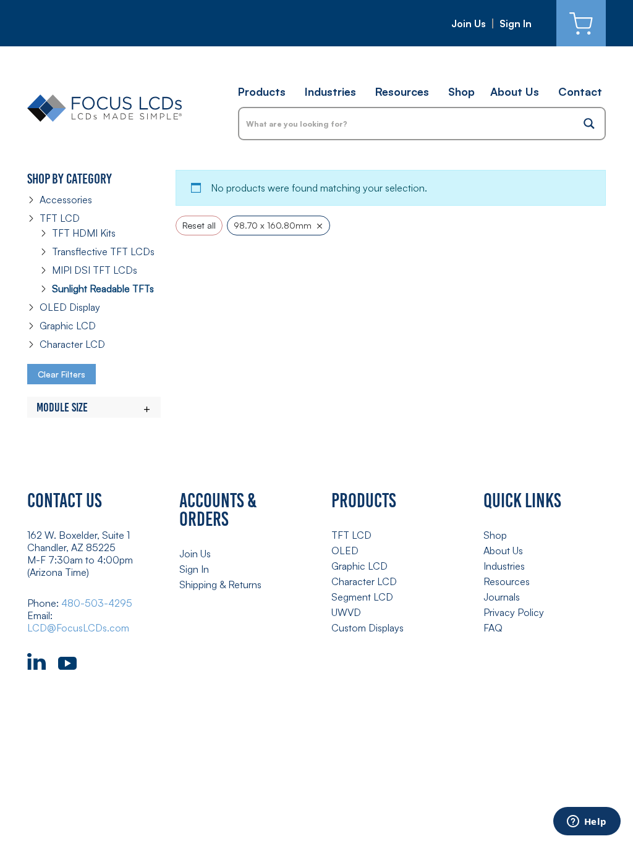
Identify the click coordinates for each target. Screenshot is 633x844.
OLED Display (70, 307)
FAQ (493, 628)
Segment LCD (362, 597)
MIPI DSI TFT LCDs (94, 270)
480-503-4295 (96, 603)
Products (262, 91)
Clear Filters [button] (61, 374)
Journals (501, 597)
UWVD (346, 612)
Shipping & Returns (220, 584)
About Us (514, 91)
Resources (402, 91)
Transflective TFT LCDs (103, 251)
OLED (345, 550)
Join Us (468, 23)
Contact (580, 91)
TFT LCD (60, 218)
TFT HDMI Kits (84, 233)
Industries (330, 91)
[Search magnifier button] (589, 123)
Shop (461, 91)
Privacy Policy (513, 612)
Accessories (66, 199)
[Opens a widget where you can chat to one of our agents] (587, 822)
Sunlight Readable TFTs (103, 288)
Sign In (515, 23)
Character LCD (72, 344)
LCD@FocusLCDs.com (78, 628)
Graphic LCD (68, 325)
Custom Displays (367, 628)
